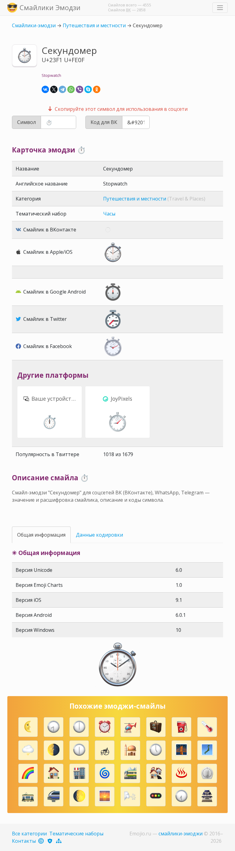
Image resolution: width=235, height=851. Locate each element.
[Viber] (79, 89)
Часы (109, 213)
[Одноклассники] (96, 89)
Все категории (29, 833)
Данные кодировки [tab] (99, 534)
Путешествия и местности (94, 25)
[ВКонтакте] (45, 89)
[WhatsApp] (71, 89)
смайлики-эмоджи (181, 833)
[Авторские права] (41, 841)
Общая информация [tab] (41, 534)
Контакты (24, 841)
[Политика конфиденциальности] (50, 841)
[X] (54, 89)
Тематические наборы (76, 833)
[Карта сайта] (59, 841)
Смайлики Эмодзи (50, 7)
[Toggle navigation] (220, 7)
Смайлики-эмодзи (34, 25)
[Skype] (88, 89)
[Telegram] (62, 89)
